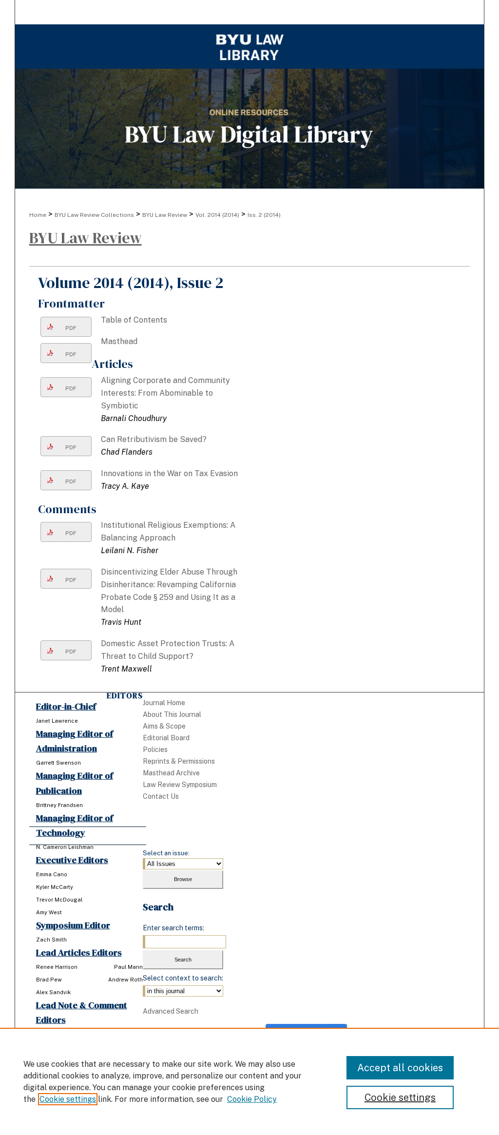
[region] (249, 1081)
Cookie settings (67, 1099)
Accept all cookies (400, 1068)
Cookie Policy (252, 1099)
